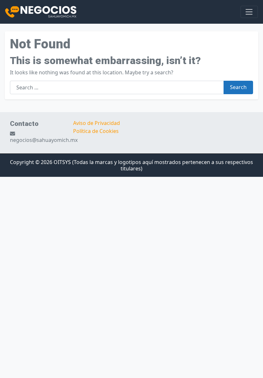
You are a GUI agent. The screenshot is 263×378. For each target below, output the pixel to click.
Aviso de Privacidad (96, 123)
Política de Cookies (96, 131)
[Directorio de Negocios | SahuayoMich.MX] (40, 11)
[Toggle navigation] (249, 12)
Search (238, 87)
